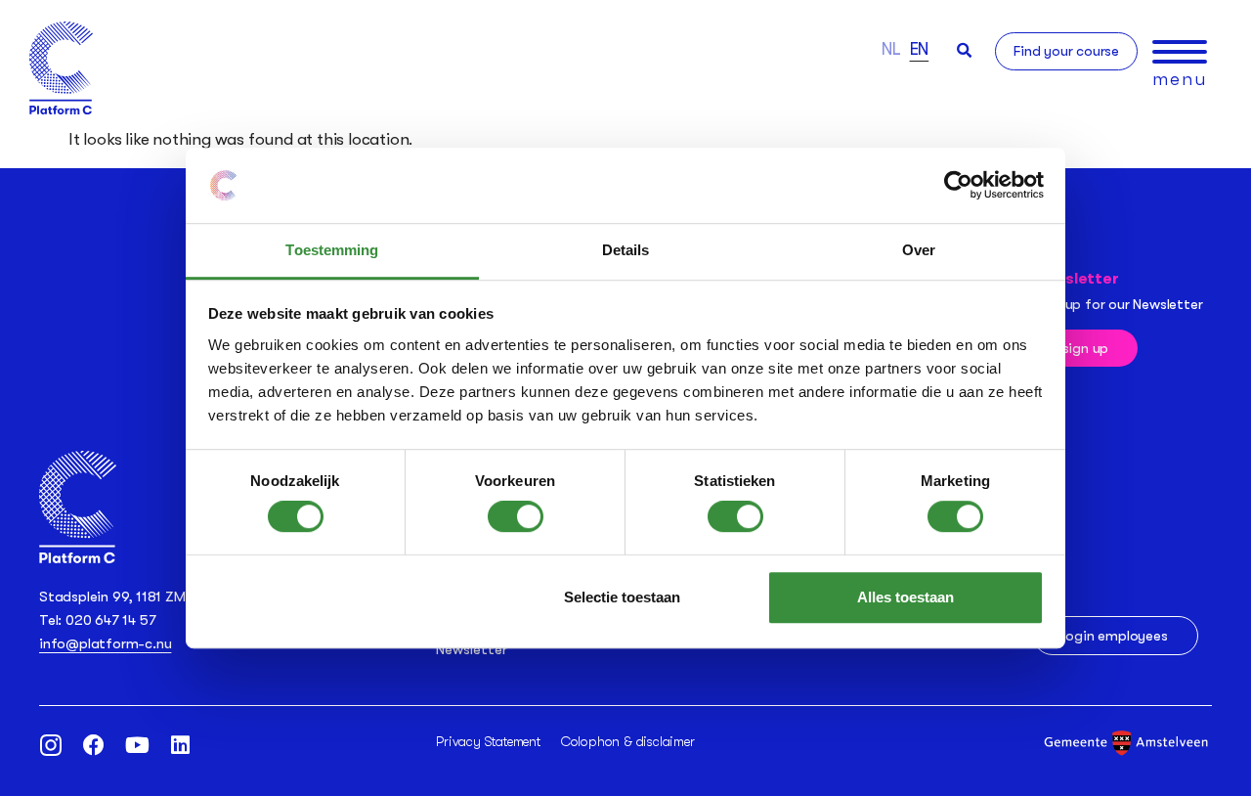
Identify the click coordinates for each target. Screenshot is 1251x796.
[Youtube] (136, 745)
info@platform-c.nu (105, 643)
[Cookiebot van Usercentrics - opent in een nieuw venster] (958, 185)
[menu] (1179, 52)
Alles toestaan (905, 597)
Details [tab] (626, 250)
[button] (964, 50)
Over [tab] (918, 250)
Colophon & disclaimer (628, 741)
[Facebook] (93, 745)
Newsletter (471, 649)
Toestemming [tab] (331, 250)
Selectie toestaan (622, 597)
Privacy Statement (488, 741)
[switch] (515, 516)
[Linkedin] (179, 745)
